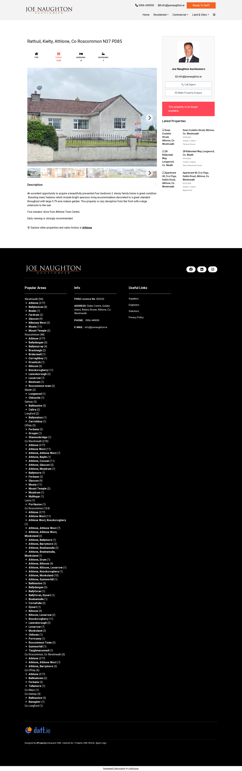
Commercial (179, 14)
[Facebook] (191, 269)
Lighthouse (133, 768)
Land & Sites (199, 14)
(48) (34, 334)
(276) (36, 441)
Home (146, 14)
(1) (34, 310)
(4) (38, 346)
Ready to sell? (201, 5)
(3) (39, 322)
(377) (37, 303)
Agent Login (101, 743)
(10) (43, 575)
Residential (159, 14)
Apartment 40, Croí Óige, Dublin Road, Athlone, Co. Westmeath (196, 176)
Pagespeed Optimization (114, 768)
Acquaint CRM (54, 743)
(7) (36, 378)
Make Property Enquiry (189, 92)
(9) (35, 318)
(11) (35, 326)
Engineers (134, 304)
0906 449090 (146, 5)
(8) (38, 306)
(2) (36, 314)
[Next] (149, 117)
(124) (37, 508)
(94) (34, 299)
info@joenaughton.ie (173, 5)
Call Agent (190, 84)
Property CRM (81, 743)
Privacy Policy (136, 317)
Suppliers (134, 298)
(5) (38, 342)
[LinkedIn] (201, 269)
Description (35, 184)
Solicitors (134, 311)
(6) (32, 670)
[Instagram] (212, 269)
